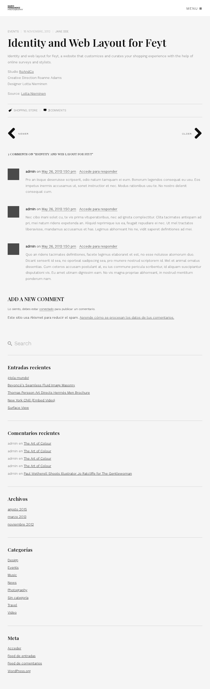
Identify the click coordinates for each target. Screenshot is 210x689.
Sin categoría (18, 598)
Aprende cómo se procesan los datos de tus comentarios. (127, 317)
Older (187, 133)
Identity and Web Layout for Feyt (87, 42)
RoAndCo (26, 72)
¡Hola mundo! (18, 378)
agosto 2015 (17, 509)
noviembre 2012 (21, 524)
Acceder (14, 648)
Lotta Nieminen (33, 94)
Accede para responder (98, 171)
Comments (57, 110)
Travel (12, 605)
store (33, 110)
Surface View (18, 408)
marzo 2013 (17, 517)
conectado (46, 309)
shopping (20, 110)
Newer (23, 133)
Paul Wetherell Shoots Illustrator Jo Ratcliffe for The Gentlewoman (78, 474)
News (12, 583)
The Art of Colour (37, 443)
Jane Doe (62, 31)
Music (12, 575)
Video (12, 612)
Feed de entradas (22, 656)
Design (13, 560)
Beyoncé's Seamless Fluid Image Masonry (41, 385)
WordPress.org (19, 671)
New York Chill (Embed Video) (31, 400)
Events (13, 31)
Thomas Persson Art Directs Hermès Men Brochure (49, 393)
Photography (17, 590)
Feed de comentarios (25, 663)
